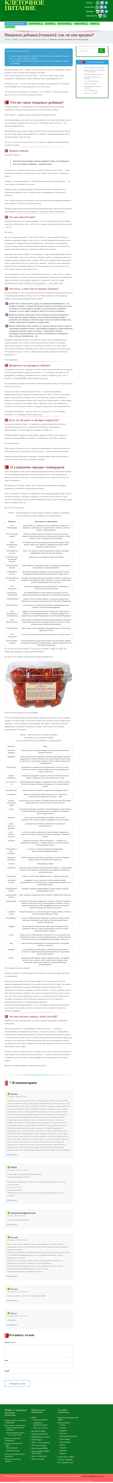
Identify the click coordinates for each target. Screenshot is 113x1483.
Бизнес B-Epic (80, 24)
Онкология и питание (90, 93)
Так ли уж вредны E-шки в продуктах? (15, 1455)
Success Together (65, 1459)
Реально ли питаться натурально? (12, 1439)
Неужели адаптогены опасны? (13, 1460)
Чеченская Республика (68, 1436)
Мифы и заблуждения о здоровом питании (30, 39)
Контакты (10, 27)
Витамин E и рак (13, 1450)
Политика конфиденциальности (92, 1476)
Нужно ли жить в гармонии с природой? (15, 1421)
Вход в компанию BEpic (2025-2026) (41, 1452)
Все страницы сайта (65, 1462)
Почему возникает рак (91, 90)
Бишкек (63, 1453)
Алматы (63, 1428)
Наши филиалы (64, 1422)
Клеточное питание (15, 24)
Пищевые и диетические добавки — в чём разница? (94, 70)
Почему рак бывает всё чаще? (13, 1444)
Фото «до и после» (40, 1428)
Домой (7, 39)
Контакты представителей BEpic (68, 1418)
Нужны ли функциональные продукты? (92, 87)
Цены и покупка (38, 1459)
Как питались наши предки (15, 1425)
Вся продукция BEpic (40, 1448)
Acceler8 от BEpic (39, 1431)
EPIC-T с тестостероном (41, 1442)
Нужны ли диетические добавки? (94, 67)
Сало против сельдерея (91, 81)
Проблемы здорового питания (93, 74)
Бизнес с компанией (39, 1456)
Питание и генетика (90, 83)
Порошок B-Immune (40, 1434)
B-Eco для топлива (39, 1445)
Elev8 (34, 1417)
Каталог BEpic (64, 24)
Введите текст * (10, 1342)
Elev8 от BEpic (34, 24)
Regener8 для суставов (41, 1437)
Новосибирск (65, 1439)
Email (7, 1371)
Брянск (62, 1445)
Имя (7, 1360)
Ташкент (63, 1447)
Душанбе (63, 1450)
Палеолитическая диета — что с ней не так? (15, 1433)
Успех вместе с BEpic (66, 1457)
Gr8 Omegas (37, 1439)
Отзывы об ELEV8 (40, 1420)
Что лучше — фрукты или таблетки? (92, 77)
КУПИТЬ (93, 24)
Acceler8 (49, 24)
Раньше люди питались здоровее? (15, 1428)
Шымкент (63, 1430)
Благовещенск (65, 1442)
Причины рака (12, 1448)
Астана (62, 1425)
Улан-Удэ (63, 1433)
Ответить (13, 1155)
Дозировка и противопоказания (40, 1423)
